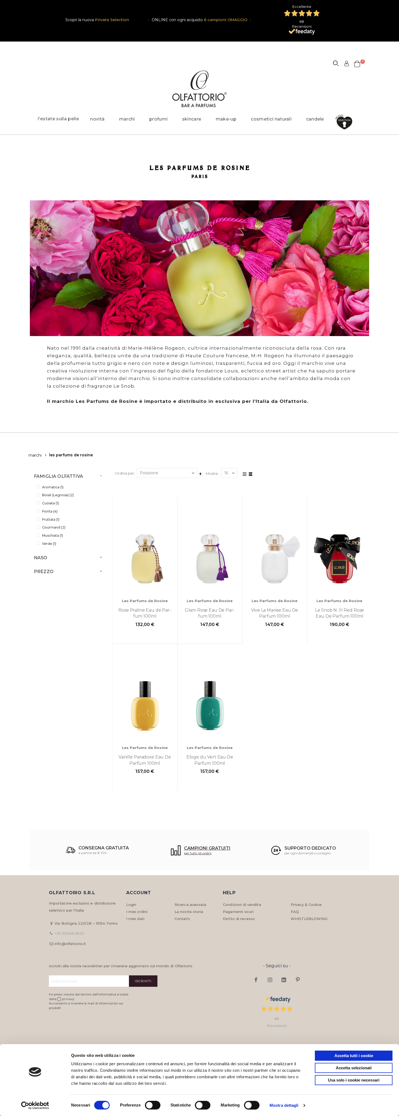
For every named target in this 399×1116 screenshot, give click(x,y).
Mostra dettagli (284, 1105)
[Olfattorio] (199, 89)
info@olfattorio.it (70, 943)
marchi (35, 455)
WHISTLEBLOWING (309, 918)
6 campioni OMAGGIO (225, 19)
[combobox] (338, 64)
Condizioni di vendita (242, 904)
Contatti (182, 918)
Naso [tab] (40, 557)
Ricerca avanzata (190, 904)
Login (131, 904)
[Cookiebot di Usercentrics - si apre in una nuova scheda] (35, 1105)
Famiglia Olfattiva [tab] (58, 476)
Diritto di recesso (239, 918)
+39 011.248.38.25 (69, 933)
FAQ (295, 911)
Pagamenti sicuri (238, 911)
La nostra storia (189, 911)
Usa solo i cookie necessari (353, 1080)
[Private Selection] (345, 122)
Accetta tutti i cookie (353, 1055)
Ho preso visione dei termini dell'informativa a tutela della (89, 996)
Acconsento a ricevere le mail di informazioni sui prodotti (86, 1005)
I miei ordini (136, 911)
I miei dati (135, 918)
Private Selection (112, 19)
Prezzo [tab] (43, 571)
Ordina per (124, 473)
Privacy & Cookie (306, 904)
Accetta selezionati (354, 1068)
